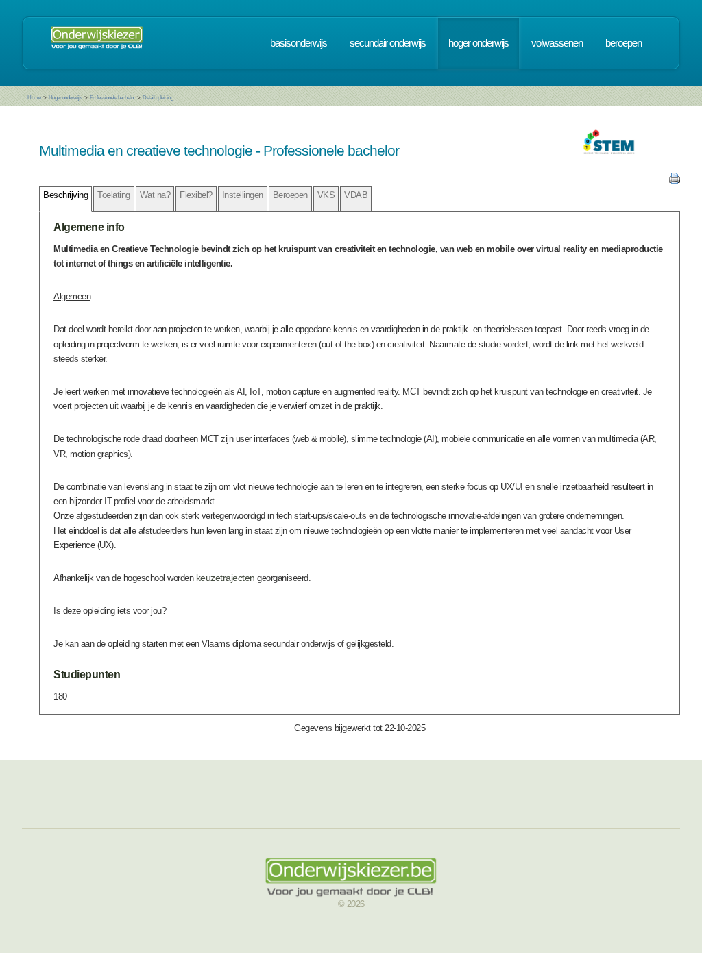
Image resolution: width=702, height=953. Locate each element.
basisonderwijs (298, 43)
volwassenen (557, 43)
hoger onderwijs (478, 43)
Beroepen (290, 195)
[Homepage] (96, 43)
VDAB (355, 195)
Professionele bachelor (112, 98)
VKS (326, 195)
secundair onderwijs (388, 43)
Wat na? (155, 195)
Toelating (113, 195)
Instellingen (242, 195)
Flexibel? (196, 195)
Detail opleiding (158, 98)
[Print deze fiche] (674, 180)
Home (33, 98)
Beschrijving (65, 195)
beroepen (623, 43)
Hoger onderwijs (65, 98)
